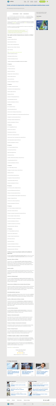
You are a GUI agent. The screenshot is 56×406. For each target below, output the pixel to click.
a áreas (25, 22)
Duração (20, 388)
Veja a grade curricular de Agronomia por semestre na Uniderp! (16, 30)
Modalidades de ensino (44, 388)
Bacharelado (37, 388)
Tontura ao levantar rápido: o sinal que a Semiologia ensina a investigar (42, 372)
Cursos (25, 1)
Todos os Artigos (27, 400)
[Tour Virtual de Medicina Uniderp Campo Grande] (15, 52)
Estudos (13, 400)
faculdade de (14, 22)
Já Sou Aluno (19, 400)
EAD (40, 388)
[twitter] (45, 400)
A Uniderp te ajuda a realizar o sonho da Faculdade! (15, 32)
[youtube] (47, 400)
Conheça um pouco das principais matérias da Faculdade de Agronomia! (18, 31)
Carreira (8, 400)
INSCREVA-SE (42, 1)
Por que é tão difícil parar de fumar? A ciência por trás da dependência (13, 372)
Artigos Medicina (10, 370)
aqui (12, 347)
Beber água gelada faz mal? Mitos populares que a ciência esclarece (27, 372)
